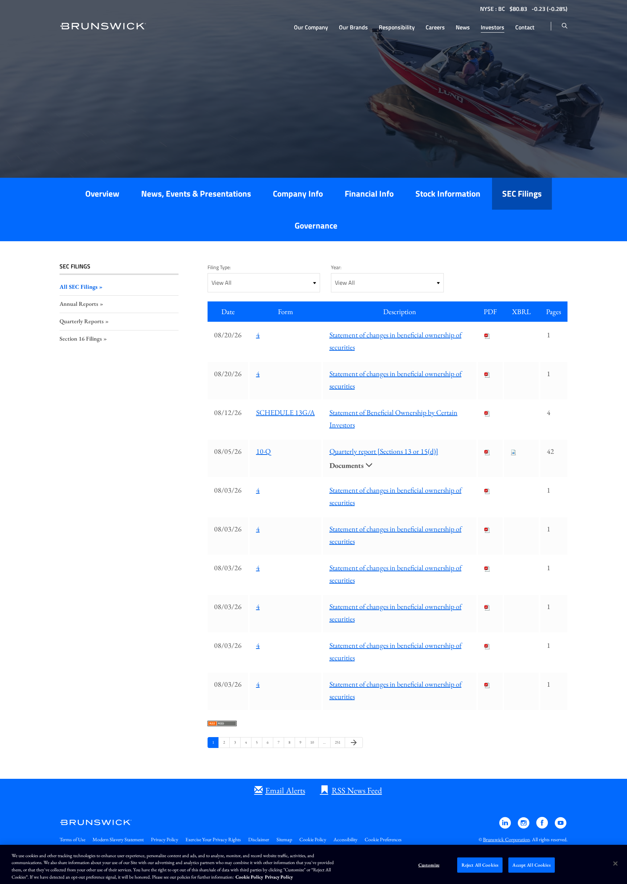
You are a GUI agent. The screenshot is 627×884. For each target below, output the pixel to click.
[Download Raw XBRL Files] (513, 451)
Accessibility (345, 839)
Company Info (298, 193)
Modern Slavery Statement (118, 839)
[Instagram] (524, 826)
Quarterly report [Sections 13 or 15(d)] (383, 451)
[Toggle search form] (564, 26)
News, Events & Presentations (196, 193)
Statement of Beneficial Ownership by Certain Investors (393, 418)
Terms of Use (72, 839)
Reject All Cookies (480, 865)
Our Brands (353, 27)
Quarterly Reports (82, 321)
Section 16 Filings (81, 338)
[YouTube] (560, 826)
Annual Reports (79, 304)
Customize (428, 865)
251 (338, 742)
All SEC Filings (79, 287)
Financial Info (369, 193)
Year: (336, 267)
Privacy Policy (164, 839)
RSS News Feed (357, 790)
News (463, 27)
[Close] (615, 863)
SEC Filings (522, 193)
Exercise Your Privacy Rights (213, 839)
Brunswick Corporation (506, 839)
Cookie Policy (312, 839)
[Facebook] (542, 826)
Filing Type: (219, 267)
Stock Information (447, 193)
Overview (102, 193)
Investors (492, 27)
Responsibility (397, 27)
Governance (316, 225)
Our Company (311, 27)
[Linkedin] (505, 826)
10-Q (263, 451)
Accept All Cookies (531, 865)
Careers (435, 27)
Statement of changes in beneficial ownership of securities (395, 341)
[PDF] (487, 335)
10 (313, 742)
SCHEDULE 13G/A (285, 412)
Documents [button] (347, 465)
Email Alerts (285, 790)
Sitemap (284, 839)
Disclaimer (258, 839)
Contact (524, 27)
